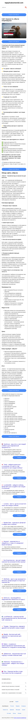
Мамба (6, 634)
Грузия (23, 709)
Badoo (6, 644)
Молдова (18, 709)
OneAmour (7, 444)
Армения (12, 709)
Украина (18, 706)
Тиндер (6, 626)
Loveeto (6, 504)
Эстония (9, 713)
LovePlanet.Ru (8, 616)
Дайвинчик (7, 654)
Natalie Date (7, 522)
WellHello (7, 579)
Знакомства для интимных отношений (10, 689)
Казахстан (5, 709)
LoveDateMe (7, 485)
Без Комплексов (9, 560)
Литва (14, 713)
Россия (12, 706)
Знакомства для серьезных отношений (11, 686)
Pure (5, 671)
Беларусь (24, 706)
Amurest (6, 541)
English (16, 701)
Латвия (19, 713)
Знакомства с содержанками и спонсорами (12, 692)
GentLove (6, 598)
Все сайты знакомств (7, 682)
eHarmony (7, 662)
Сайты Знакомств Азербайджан (20, 717)
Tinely (5, 464)
